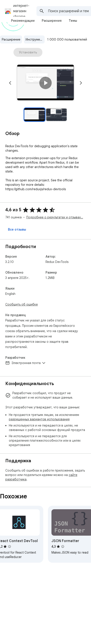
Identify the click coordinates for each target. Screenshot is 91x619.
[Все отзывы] (17, 229)
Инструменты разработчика (35, 39)
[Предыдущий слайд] (10, 82)
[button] (45, 83)
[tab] (23, 21)
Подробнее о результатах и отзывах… (54, 217)
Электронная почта (26, 363)
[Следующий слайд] (80, 82)
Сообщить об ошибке (21, 304)
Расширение (11, 39)
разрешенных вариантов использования (39, 419)
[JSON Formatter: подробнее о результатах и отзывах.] (62, 546)
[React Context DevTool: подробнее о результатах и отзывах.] (9, 546)
